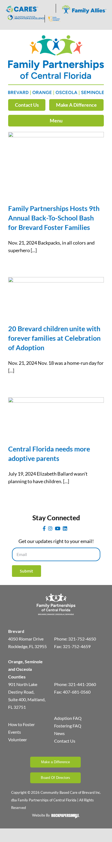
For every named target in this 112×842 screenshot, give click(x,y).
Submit (26, 571)
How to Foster (21, 724)
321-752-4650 (82, 638)
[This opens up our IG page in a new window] (50, 528)
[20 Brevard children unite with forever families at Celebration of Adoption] (56, 296)
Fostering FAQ (67, 725)
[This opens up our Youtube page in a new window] (57, 528)
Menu (56, 120)
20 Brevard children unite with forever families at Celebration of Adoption (54, 338)
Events (14, 731)
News (59, 733)
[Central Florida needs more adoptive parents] (56, 416)
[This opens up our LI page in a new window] (65, 528)
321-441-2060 (82, 684)
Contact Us (27, 105)
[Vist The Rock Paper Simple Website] (65, 817)
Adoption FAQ (68, 718)
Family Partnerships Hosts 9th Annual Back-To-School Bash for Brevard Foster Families (53, 217)
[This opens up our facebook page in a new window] (44, 528)
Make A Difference (76, 105)
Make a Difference (55, 762)
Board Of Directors (55, 778)
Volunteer (17, 739)
